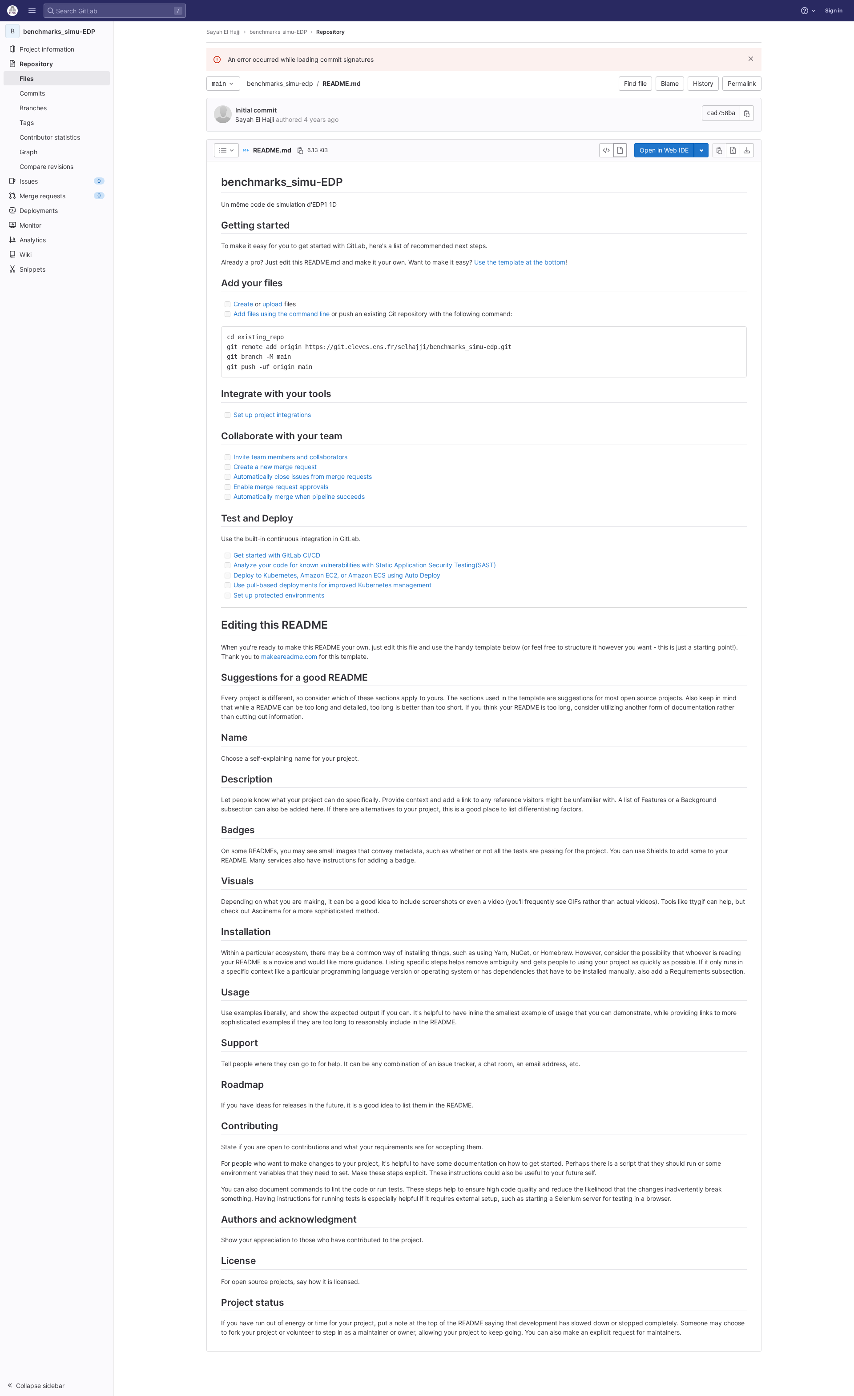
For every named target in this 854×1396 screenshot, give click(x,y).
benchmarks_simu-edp (280, 83)
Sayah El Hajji (223, 31)
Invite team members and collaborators (290, 457)
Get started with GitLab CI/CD (277, 555)
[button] (32, 11)
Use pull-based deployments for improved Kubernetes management (332, 585)
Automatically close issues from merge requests (303, 476)
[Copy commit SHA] (747, 113)
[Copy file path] (300, 150)
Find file (635, 83)
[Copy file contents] (719, 150)
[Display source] (606, 150)
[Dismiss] (750, 58)
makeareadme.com (289, 656)
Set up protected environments (279, 595)
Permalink (742, 83)
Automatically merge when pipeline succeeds (299, 496)
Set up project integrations (272, 414)
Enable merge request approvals (281, 486)
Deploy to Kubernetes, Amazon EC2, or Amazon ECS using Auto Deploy (337, 575)
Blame (670, 83)
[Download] (747, 150)
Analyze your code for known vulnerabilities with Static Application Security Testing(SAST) (365, 565)
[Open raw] (733, 150)
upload (272, 304)
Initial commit (256, 110)
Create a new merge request (275, 466)
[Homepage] (12, 11)
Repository (330, 31)
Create (243, 304)
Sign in (833, 10)
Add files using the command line (282, 313)
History (703, 83)
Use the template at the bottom (519, 262)
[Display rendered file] (620, 150)
